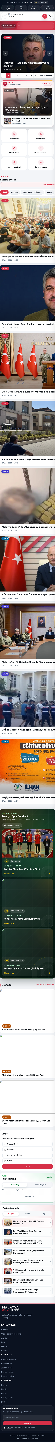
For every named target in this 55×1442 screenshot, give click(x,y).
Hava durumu (6, 1363)
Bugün (11, 1214)
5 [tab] (22, 76)
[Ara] (44, 16)
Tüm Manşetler (46, 75)
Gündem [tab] (14, 192)
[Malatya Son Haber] (18, 16)
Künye (4, 1385)
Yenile (49, 1177)
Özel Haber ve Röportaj (11, 1334)
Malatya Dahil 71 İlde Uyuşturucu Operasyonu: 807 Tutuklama (35, 25)
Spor (3, 1342)
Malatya (42, 2)
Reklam (4, 1393)
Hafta (27, 1214)
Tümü (47, 84)
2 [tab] (8, 76)
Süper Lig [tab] (15, 1185)
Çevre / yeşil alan (14, 1155)
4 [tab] (17, 76)
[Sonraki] (49, 53)
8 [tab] (35, 76)
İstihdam (10, 1150)
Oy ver (27, 1166)
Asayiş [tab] (49, 192)
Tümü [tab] (4, 192)
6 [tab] (26, 76)
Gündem (4, 1330)
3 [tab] (12, 76)
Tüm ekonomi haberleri (45, 984)
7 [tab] (31, 76)
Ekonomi (4, 1346)
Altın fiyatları (6, 1368)
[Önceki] (5, 53)
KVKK (9, 1427)
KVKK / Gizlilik (7, 1398)
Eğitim (9, 1161)
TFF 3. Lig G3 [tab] (40, 1185)
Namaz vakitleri (7, 1372)
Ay (44, 1214)
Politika (4, 1350)
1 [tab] (3, 76)
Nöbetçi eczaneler (9, 1359)
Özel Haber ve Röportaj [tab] (32, 192)
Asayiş (4, 1338)
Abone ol (27, 1423)
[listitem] (27, 121)
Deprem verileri (7, 1376)
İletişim (4, 1389)
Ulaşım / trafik (12, 1144)
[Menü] (4, 16)
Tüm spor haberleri (12, 825)
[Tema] (50, 16)
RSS (3, 1402)
